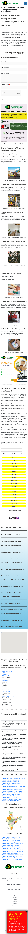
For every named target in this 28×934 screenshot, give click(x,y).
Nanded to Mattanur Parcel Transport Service (13, 329)
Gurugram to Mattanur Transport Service (12, 593)
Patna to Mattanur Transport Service (11, 576)
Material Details (5, 73)
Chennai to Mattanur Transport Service (12, 609)
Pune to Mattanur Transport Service (11, 545)
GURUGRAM (14, 500)
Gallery (15, 903)
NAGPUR (14, 492)
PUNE (14, 460)
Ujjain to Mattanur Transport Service (11, 626)
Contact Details (5, 84)
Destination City (5, 67)
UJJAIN (14, 506)
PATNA (14, 497)
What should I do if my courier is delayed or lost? (14, 762)
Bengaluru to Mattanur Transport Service (12, 569)
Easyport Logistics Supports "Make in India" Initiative (14, 661)
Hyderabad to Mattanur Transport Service (12, 579)
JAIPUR (14, 472)
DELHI (14, 474)
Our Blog (15, 899)
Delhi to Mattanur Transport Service (11, 534)
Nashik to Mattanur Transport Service (11, 603)
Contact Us (15, 901)
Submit (4, 99)
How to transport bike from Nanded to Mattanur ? (13, 731)
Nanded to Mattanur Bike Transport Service (13, 241)
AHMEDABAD (14, 469)
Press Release (15, 905)
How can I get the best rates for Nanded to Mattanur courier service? (14, 758)
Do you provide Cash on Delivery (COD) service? (12, 754)
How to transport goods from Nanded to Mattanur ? (13, 718)
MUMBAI (14, 477)
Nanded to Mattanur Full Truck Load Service (13, 157)
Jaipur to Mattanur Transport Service (11, 613)
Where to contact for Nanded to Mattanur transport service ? (13, 739)
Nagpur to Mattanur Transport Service (12, 541)
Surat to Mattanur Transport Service (11, 559)
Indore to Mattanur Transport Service (11, 527)
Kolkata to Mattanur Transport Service (12, 586)
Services (15, 897)
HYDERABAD (14, 466)
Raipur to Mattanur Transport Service (11, 562)
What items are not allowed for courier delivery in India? (13, 750)
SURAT (14, 495)
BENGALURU (14, 480)
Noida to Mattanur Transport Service (11, 620)
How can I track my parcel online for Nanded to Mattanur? (12, 746)
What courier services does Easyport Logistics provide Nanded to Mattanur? (12, 743)
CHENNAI (14, 503)
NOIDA (14, 489)
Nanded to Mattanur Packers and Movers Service (12, 212)
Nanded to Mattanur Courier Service (11, 273)
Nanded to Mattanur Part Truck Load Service (13, 184)
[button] (2, 518)
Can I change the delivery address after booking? (13, 765)
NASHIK (14, 486)
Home (15, 895)
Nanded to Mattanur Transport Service (11, 596)
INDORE (14, 457)
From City (4, 61)
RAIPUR (14, 463)
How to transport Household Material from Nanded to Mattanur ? (14, 735)
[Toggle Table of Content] (12, 26)
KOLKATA (14, 483)
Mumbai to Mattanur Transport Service (12, 552)
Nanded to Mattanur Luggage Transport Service (14, 301)
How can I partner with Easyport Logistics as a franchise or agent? (13, 769)
